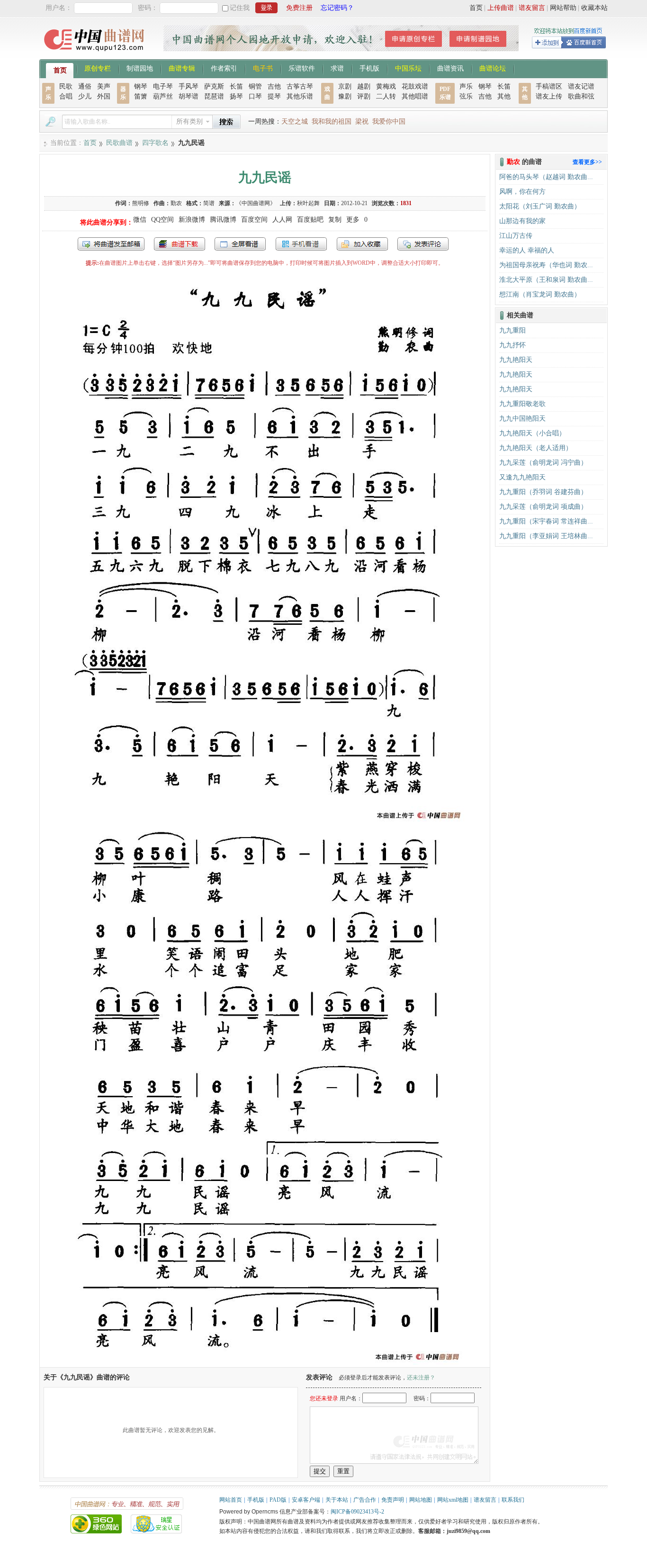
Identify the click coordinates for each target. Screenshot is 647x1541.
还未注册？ (421, 1377)
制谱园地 (139, 68)
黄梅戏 (386, 86)
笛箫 (140, 96)
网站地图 (420, 1499)
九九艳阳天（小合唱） (532, 433)
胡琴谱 (188, 96)
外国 (103, 96)
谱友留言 (532, 7)
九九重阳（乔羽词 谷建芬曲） (543, 492)
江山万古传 (515, 235)
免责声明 (392, 1499)
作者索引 (224, 68)
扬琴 (236, 96)
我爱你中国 (388, 121)
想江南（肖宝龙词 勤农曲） (540, 294)
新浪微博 (192, 219)
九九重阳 (512, 330)
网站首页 (230, 1499)
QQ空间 (162, 219)
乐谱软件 (301, 68)
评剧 (363, 96)
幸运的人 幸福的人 (526, 250)
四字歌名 (155, 142)
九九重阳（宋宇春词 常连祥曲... (546, 521)
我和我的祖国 (331, 121)
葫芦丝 (163, 96)
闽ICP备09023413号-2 (357, 1511)
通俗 (84, 86)
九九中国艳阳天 (522, 418)
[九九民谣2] (265, 1362)
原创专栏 (97, 68)
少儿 (84, 96)
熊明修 (140, 203)
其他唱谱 (415, 96)
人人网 (282, 219)
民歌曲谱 (119, 142)
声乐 (466, 86)
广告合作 (364, 1499)
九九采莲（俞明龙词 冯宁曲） (543, 462)
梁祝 (361, 121)
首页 (476, 7)
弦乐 (466, 96)
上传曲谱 (500, 7)
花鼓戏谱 (415, 86)
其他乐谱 (300, 96)
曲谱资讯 (450, 68)
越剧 (363, 86)
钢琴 (140, 86)
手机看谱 (301, 244)
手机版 (369, 68)
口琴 (255, 96)
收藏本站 (594, 7)
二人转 (386, 96)
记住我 (240, 7)
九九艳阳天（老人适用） (535, 447)
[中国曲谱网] (95, 54)
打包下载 (179, 244)
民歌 (65, 86)
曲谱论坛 (492, 68)
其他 (504, 96)
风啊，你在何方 (522, 191)
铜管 (255, 86)
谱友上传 (549, 96)
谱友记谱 (581, 86)
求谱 (337, 68)
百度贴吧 (310, 219)
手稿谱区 (549, 86)
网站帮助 (563, 7)
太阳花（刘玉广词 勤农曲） (540, 206)
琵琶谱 (214, 96)
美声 (103, 86)
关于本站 (336, 1499)
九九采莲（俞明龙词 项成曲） (543, 506)
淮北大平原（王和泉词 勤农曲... (546, 279)
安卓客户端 (306, 1499)
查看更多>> (587, 162)
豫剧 (344, 96)
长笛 (236, 86)
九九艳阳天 (515, 359)
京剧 (344, 86)
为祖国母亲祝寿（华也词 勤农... (546, 265)
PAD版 (278, 1499)
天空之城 (294, 121)
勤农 (176, 203)
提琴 (274, 96)
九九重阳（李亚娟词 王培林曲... (546, 536)
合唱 (65, 96)
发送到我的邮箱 (111, 244)
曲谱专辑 (182, 68)
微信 (139, 219)
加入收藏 (362, 244)
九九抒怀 (512, 345)
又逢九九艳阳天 (522, 477)
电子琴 (163, 86)
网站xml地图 (452, 1499)
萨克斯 (214, 86)
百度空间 (254, 219)
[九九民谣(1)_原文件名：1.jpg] (265, 821)
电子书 (263, 68)
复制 (334, 219)
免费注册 (299, 7)
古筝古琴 (300, 86)
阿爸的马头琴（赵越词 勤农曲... (546, 176)
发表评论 (423, 244)
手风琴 (188, 86)
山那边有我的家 (522, 221)
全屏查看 (240, 244)
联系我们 (513, 1499)
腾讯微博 (223, 219)
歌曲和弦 (581, 96)
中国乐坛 (408, 68)
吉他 (274, 86)
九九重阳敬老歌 (522, 403)
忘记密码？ (337, 7)
